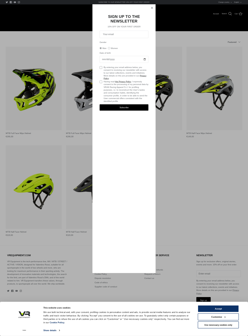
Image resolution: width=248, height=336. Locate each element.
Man (104, 48)
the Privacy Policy (123, 81)
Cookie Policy (57, 322)
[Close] (152, 8)
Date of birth (105, 53)
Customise (216, 317)
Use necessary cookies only (218, 325)
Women (114, 48)
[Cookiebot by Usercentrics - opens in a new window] (24, 330)
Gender (103, 42)
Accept (218, 309)
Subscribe (124, 107)
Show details (49, 330)
